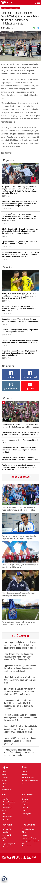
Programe (7, 824)
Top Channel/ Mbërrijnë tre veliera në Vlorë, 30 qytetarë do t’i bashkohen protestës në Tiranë (20, 433)
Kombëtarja (5, 799)
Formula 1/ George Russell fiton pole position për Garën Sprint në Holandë (20, 332)
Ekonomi (4, 780)
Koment (24, 775)
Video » (7, 398)
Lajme (5, 767)
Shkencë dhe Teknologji (30, 780)
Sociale (4, 783)
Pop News (27, 794)
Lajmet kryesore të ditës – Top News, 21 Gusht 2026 (20, 441)
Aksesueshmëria (27, 846)
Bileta (24, 832)
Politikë (4, 772)
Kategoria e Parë (7, 805)
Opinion (24, 772)
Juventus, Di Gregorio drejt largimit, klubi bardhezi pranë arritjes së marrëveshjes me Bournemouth (19, 310)
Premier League (7, 808)
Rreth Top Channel (28, 829)
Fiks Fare (4, 838)
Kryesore (4, 8)
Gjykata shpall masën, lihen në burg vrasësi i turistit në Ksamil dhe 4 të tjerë (19, 244)
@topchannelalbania (11, 388)
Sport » (7, 267)
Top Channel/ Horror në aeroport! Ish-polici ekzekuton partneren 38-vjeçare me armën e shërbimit (20, 450)
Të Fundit (17, 8)
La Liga (4, 811)
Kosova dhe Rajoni (28, 777)
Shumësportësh (7, 816)
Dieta (24, 811)
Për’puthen (5, 832)
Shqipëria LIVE (6, 835)
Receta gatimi (26, 814)
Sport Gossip (6, 819)
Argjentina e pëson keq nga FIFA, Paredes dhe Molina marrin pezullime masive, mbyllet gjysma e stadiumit (20, 354)
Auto (23, 783)
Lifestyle (25, 802)
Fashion (24, 805)
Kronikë (4, 775)
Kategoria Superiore (8, 802)
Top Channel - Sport (30, 377)
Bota (24, 767)
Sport (10, 8)
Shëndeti (25, 808)
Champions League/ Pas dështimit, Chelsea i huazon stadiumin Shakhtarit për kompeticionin (20, 321)
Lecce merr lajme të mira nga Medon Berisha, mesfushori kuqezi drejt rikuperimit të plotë (20, 342)
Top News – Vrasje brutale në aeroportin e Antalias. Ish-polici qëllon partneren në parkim (20, 459)
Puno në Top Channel (29, 838)
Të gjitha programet (8, 844)
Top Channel (11, 377)
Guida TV (5, 847)
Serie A (4, 814)
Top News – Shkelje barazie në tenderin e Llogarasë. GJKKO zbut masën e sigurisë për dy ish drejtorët (19, 467)
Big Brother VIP (7, 829)
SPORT (9, 2)
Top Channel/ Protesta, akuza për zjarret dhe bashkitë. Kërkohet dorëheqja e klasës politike (20, 426)
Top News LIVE (6, 789)
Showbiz (25, 799)
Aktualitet (5, 777)
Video (3, 786)
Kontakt (24, 835)
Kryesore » (9, 160)
